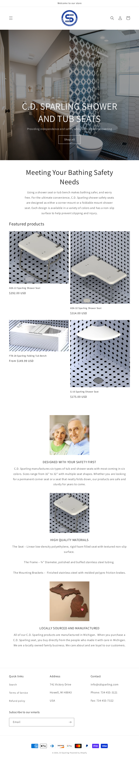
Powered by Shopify (78, 753)
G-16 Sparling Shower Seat (84, 391)
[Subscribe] (70, 722)
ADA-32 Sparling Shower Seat (85, 308)
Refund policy (17, 700)
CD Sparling (64, 753)
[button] (11, 18)
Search (13, 684)
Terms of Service (18, 692)
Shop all (69, 139)
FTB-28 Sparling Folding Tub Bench (28, 355)
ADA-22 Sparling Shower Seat (24, 288)
